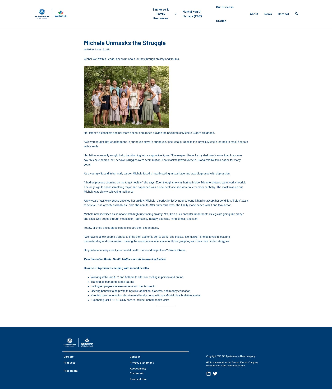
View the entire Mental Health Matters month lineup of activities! (125, 259)
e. (184, 250)
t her (180, 250)
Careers (69, 356)
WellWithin (89, 49)
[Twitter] (215, 373)
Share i (173, 250)
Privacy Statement (142, 362)
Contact (135, 356)
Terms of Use (138, 379)
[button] (175, 14)
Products (69, 362)
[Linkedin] (208, 373)
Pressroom (71, 370)
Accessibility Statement (138, 370)
